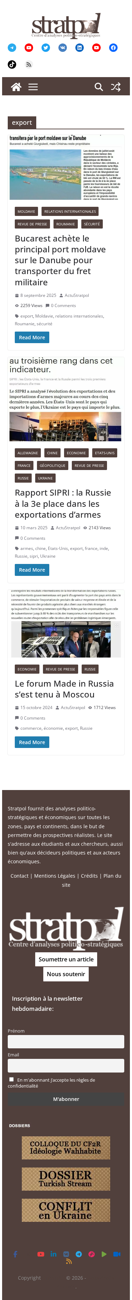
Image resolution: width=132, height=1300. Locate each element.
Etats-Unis (104, 452)
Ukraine (45, 478)
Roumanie (65, 224)
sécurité (44, 324)
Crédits (89, 875)
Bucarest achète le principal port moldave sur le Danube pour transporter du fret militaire (60, 260)
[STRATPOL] (16, 87)
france (91, 548)
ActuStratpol (77, 295)
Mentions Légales (54, 875)
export (26, 316)
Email (13, 1055)
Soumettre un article (66, 959)
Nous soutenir (66, 974)
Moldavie (26, 211)
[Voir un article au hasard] (115, 87)
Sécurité (92, 224)
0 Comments (63, 305)
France (24, 465)
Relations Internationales (70, 211)
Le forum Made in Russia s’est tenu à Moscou (64, 689)
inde (104, 548)
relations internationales (79, 316)
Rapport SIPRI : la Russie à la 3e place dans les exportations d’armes (63, 503)
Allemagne (28, 452)
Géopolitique (52, 465)
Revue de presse (32, 224)
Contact (20, 875)
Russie (23, 478)
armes (26, 548)
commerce (31, 728)
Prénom (16, 1031)
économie (53, 728)
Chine (52, 452)
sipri (34, 556)
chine (40, 548)
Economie (76, 452)
